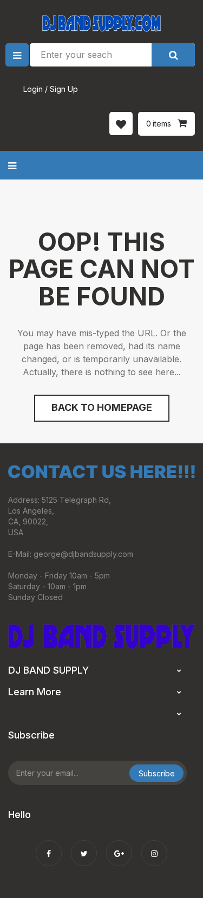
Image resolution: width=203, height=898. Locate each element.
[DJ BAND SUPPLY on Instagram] (154, 846)
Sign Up (64, 89)
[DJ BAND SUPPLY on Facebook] (48, 846)
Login (33, 89)
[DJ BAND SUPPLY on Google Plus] (119, 846)
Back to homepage (101, 407)
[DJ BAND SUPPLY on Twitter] (83, 846)
